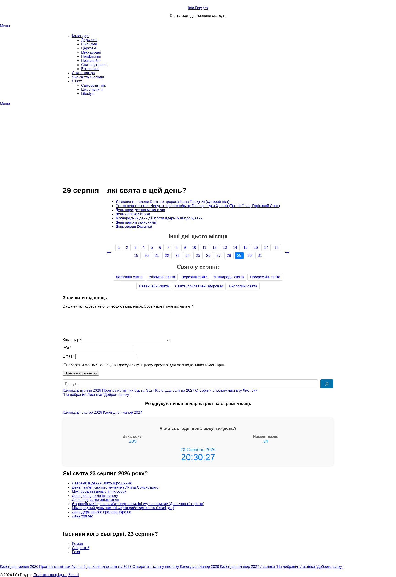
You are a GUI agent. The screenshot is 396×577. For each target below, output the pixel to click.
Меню (5, 26)
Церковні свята (194, 277)
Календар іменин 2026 (82, 390)
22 (167, 255)
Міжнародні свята (229, 277)
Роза (76, 552)
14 (235, 247)
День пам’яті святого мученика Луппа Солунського (115, 487)
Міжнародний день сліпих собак (99, 491)
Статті (77, 81)
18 (276, 247)
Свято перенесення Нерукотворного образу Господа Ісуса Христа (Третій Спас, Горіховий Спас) (198, 206)
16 (256, 247)
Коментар (72, 340)
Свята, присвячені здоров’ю (199, 286)
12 (214, 247)
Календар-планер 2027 (122, 412)
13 (225, 247)
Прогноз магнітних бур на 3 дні (128, 390)
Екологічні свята (243, 286)
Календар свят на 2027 (174, 390)
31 (260, 255)
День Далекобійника (133, 214)
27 (219, 255)
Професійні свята (265, 277)
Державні (89, 40)
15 (245, 247)
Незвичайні (91, 61)
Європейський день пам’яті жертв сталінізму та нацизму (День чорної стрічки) (138, 504)
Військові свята (162, 277)
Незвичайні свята (154, 286)
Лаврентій (80, 548)
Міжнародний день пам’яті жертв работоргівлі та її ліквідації (123, 508)
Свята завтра (83, 73)
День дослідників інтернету (95, 496)
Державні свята (129, 277)
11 (204, 247)
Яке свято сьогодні (88, 77)
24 (188, 255)
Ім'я (67, 348)
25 (198, 255)
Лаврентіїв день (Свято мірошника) (102, 483)
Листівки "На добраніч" (280, 567)
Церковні (89, 48)
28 (229, 255)
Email (68, 356)
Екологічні (90, 69)
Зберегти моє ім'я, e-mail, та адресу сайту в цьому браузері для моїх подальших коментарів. (146, 365)
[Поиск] (326, 383)
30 (250, 255)
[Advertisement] (198, 140)
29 (239, 255)
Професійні (91, 56)
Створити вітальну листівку (218, 390)
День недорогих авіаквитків (95, 500)
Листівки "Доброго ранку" (108, 395)
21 (157, 255)
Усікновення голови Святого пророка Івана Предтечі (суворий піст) (172, 202)
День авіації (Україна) (134, 226)
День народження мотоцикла (140, 210)
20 (146, 255)
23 (177, 255)
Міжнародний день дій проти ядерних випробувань (159, 218)
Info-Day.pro (198, 8)
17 (266, 247)
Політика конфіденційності (56, 575)
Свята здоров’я (94, 65)
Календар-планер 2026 (82, 412)
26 (208, 255)
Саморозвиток (93, 85)
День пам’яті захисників (136, 222)
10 (194, 247)
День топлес (82, 516)
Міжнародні (91, 52)
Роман (77, 544)
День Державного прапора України (101, 512)
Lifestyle (88, 94)
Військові (89, 44)
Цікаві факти (92, 89)
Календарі (80, 36)
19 (136, 255)
